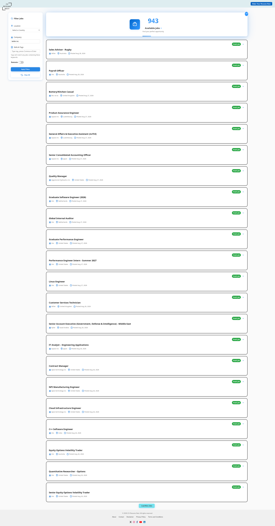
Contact (121, 517)
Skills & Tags (18, 47)
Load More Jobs (146, 506)
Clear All (27, 75)
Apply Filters (25, 69)
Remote (14, 62)
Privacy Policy (141, 517)
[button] (147, 49)
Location (17, 26)
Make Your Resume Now (261, 4)
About (114, 517)
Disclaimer (130, 517)
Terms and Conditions (155, 517)
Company (17, 37)
